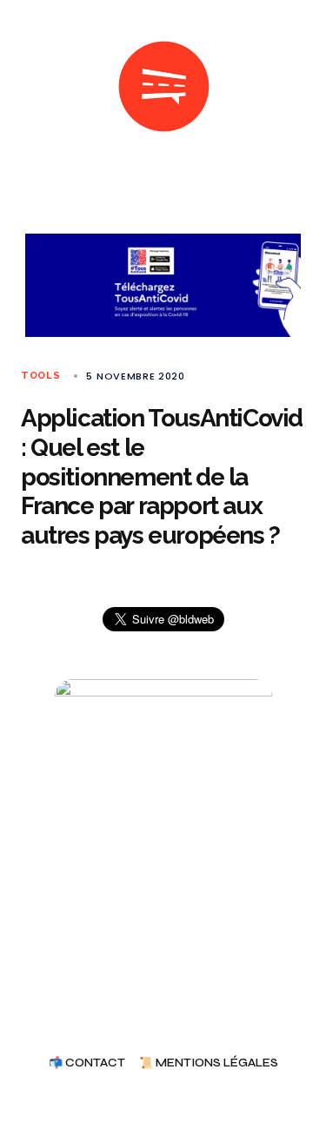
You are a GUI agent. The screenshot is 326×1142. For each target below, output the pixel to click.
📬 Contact (87, 1063)
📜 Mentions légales (208, 1063)
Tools (40, 375)
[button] (28, 87)
